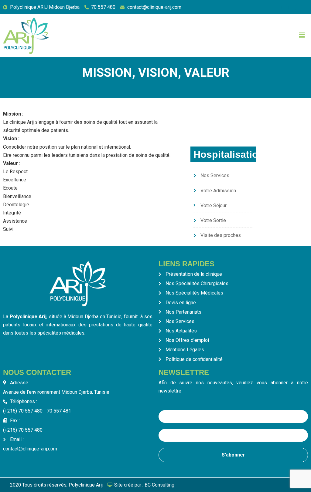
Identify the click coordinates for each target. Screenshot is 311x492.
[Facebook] (285, 7)
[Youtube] (298, 7)
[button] (301, 35)
